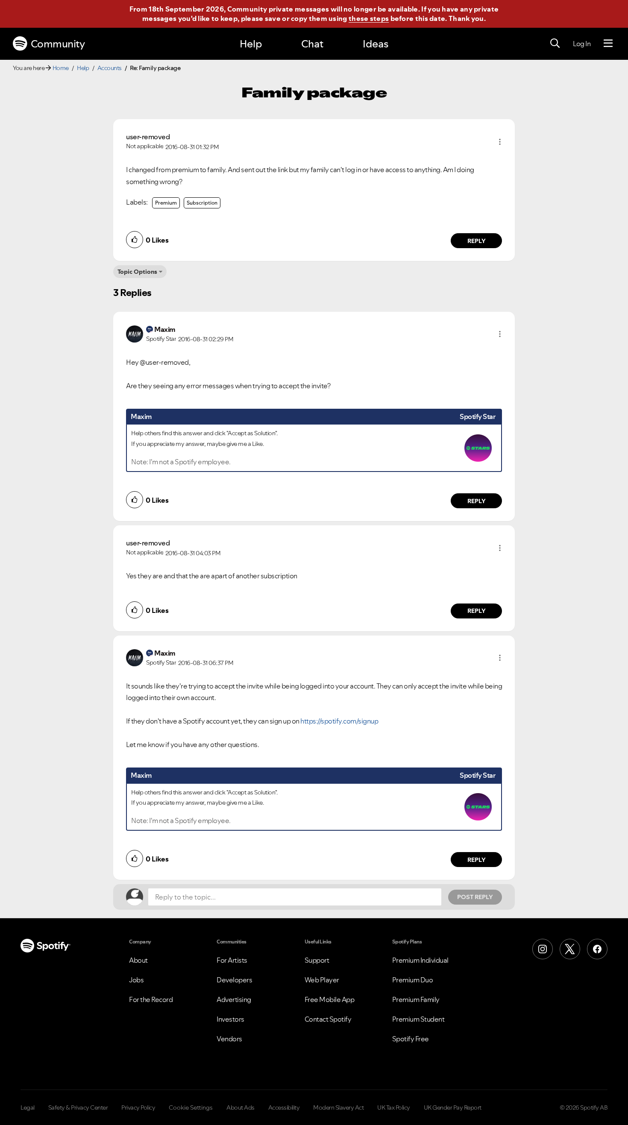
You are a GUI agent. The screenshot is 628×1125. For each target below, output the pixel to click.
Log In (581, 43)
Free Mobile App (330, 999)
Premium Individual (420, 960)
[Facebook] (597, 949)
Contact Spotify (328, 1019)
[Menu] (608, 44)
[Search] (555, 43)
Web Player (322, 979)
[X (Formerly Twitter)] (570, 949)
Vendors (229, 1038)
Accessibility (284, 1107)
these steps (369, 18)
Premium (166, 202)
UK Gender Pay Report (452, 1107)
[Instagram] (542, 949)
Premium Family (416, 999)
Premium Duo (412, 979)
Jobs (136, 979)
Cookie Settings (191, 1107)
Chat (312, 44)
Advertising (234, 999)
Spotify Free (410, 1038)
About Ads (240, 1107)
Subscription (202, 202)
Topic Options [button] (137, 271)
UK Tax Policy (393, 1107)
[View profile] (134, 333)
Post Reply (475, 897)
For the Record (151, 999)
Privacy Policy (138, 1107)
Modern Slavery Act (338, 1107)
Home (61, 68)
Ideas (375, 44)
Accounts (109, 68)
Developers (234, 979)
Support (317, 960)
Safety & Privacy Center (78, 1107)
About (138, 960)
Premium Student (418, 1019)
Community (58, 44)
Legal (28, 1107)
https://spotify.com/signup (339, 721)
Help (251, 44)
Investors (230, 1019)
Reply (476, 241)
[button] (499, 141)
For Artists (232, 960)
